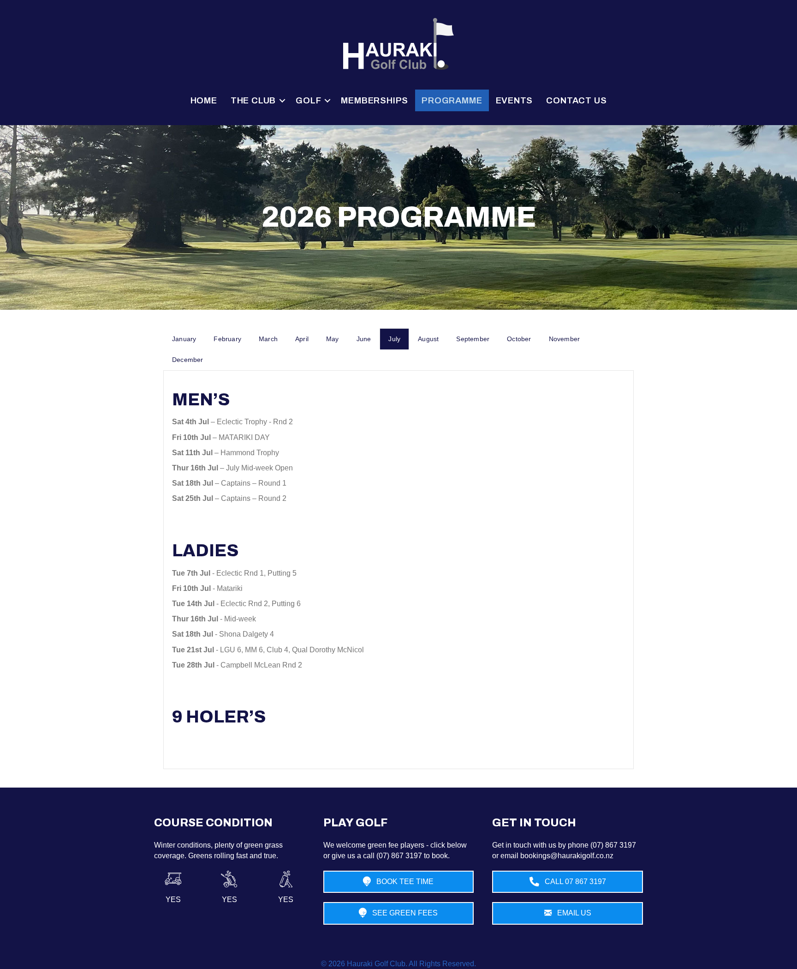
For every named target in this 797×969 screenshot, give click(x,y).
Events (514, 100)
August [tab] (428, 339)
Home (203, 100)
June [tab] (364, 339)
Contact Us (576, 100)
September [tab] (472, 339)
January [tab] (184, 339)
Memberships (374, 100)
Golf (308, 100)
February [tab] (227, 339)
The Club (253, 100)
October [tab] (519, 339)
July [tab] (394, 339)
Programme (452, 100)
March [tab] (268, 339)
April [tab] (302, 339)
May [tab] (332, 339)
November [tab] (564, 339)
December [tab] (187, 359)
